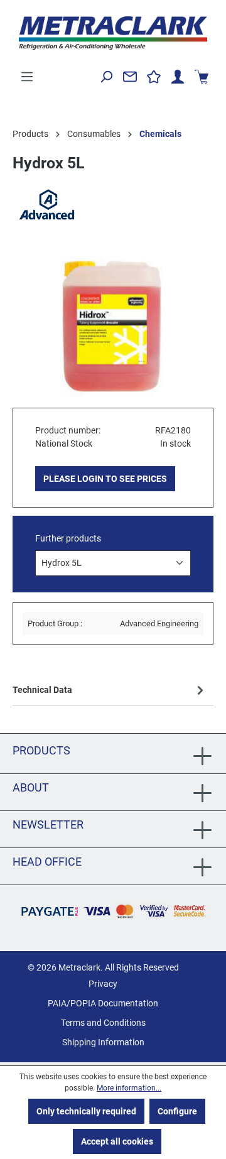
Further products (68, 538)
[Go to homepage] (113, 33)
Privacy (103, 984)
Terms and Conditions (103, 1023)
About (31, 787)
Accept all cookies (117, 1141)
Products (41, 750)
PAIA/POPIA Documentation (103, 1003)
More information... (129, 1088)
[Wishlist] (154, 76)
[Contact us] (130, 76)
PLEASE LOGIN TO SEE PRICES (105, 479)
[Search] (106, 76)
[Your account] (178, 76)
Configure (177, 1111)
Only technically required (86, 1111)
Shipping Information (103, 1042)
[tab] (110, 690)
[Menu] (27, 77)
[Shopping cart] (201, 76)
